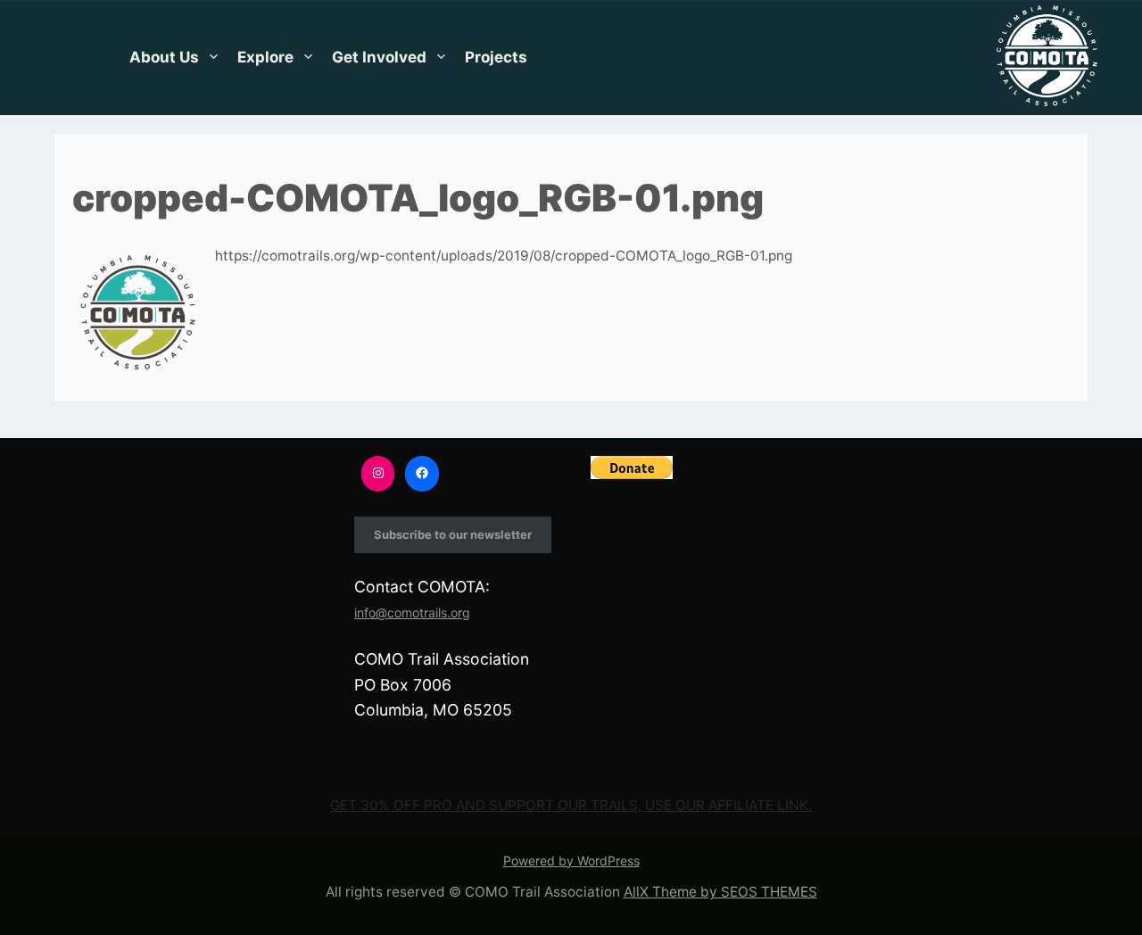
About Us (164, 57)
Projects (496, 57)
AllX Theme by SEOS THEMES (720, 891)
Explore (265, 57)
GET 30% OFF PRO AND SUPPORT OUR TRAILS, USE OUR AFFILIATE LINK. (571, 805)
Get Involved (379, 57)
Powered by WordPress (571, 860)
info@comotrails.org (412, 612)
